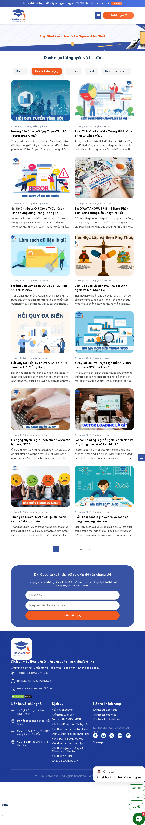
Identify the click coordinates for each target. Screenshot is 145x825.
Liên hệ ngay (116, 15)
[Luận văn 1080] (18, 15)
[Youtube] (103, 735)
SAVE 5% (116, 3)
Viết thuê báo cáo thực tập (67, 743)
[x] (111, 735)
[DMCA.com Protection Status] (21, 696)
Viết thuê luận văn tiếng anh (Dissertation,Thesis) (68, 750)
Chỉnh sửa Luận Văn (63, 714)
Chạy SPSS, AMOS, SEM (65, 760)
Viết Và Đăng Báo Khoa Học (67, 738)
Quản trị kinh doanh (116, 71)
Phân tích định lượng (46, 71)
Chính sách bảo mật (104, 714)
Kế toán (73, 71)
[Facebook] (95, 735)
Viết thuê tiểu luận (62, 756)
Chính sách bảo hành (105, 710)
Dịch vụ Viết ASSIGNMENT (66, 719)
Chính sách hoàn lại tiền (106, 719)
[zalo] (120, 735)
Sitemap (98, 742)
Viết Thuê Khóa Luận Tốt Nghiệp (70, 724)
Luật (91, 71)
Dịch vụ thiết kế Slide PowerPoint (70, 733)
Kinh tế (20, 71)
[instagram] (128, 735)
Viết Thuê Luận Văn (63, 710)
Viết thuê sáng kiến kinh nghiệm (70, 729)
